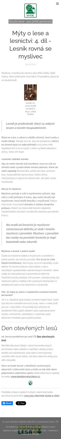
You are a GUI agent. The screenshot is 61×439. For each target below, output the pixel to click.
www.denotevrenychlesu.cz (25, 376)
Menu (57, 3)
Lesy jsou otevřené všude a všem (41, 395)
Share (8, 403)
